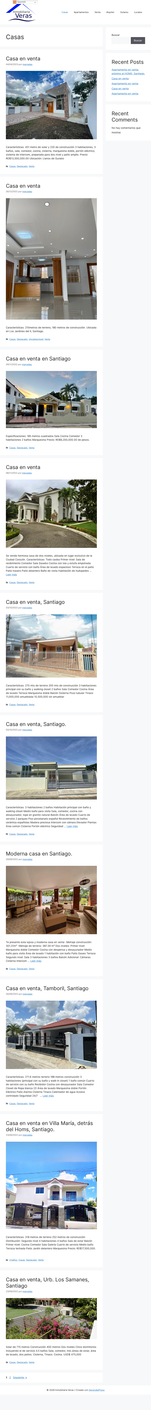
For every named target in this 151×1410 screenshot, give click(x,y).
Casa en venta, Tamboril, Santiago (47, 988)
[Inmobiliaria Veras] (21, 11)
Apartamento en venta (125, 83)
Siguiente (20, 1377)
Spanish (21, 2)
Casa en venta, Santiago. (36, 724)
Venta (97, 12)
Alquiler (110, 12)
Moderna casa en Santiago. (39, 853)
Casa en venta (23, 58)
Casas (65, 12)
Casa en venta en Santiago (38, 358)
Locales (138, 12)
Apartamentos (81, 12)
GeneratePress (97, 1390)
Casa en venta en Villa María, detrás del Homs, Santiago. (49, 1126)
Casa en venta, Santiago (35, 602)
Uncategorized (36, 339)
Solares (124, 12)
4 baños (13, 1260)
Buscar (116, 35)
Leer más (11, 574)
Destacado (22, 166)
